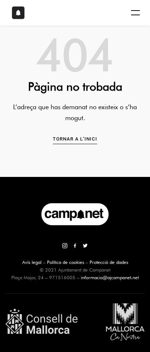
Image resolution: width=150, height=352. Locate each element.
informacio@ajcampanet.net (110, 277)
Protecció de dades (109, 262)
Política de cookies (65, 262)
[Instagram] (64, 246)
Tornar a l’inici (75, 139)
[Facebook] (75, 246)
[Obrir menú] (135, 12)
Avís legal (32, 262)
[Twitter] (85, 246)
